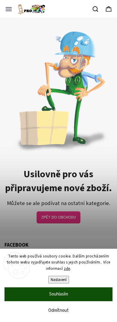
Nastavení (59, 280)
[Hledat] (95, 9)
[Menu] (9, 9)
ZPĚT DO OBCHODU (58, 217)
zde (67, 268)
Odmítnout (58, 310)
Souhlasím (58, 294)
